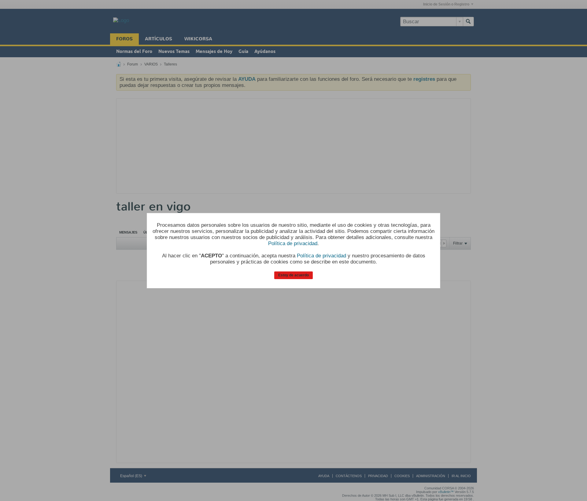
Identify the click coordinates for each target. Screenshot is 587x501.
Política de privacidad (292, 243)
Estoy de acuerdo (293, 275)
